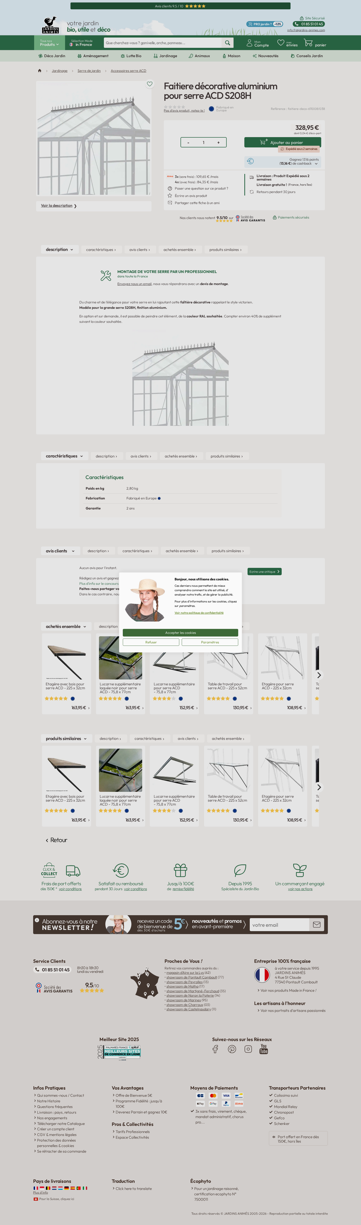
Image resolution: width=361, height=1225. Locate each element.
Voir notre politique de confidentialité (199, 612)
